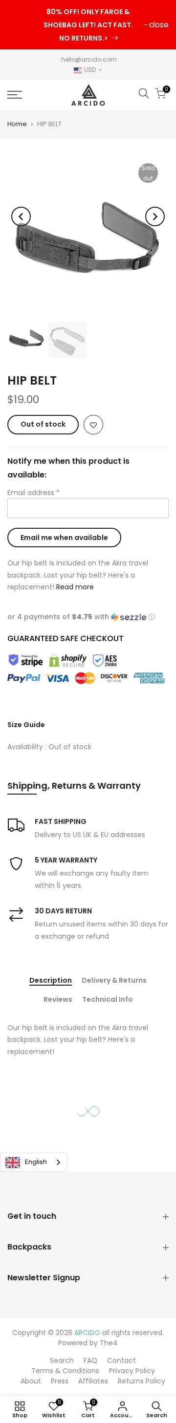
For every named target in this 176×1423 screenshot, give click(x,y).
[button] (88, 617)
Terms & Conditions (65, 1371)
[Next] (155, 216)
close (159, 25)
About (31, 1381)
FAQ (90, 1360)
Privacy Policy (132, 1371)
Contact (121, 1360)
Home (17, 124)
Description (50, 980)
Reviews (58, 999)
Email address (33, 492)
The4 (109, 1343)
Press (59, 1381)
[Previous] (21, 216)
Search (62, 1360)
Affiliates (93, 1381)
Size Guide (26, 725)
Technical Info (107, 999)
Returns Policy (141, 1381)
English (36, 1161)
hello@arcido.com (89, 59)
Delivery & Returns (114, 980)
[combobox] (33, 1162)
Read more (74, 587)
